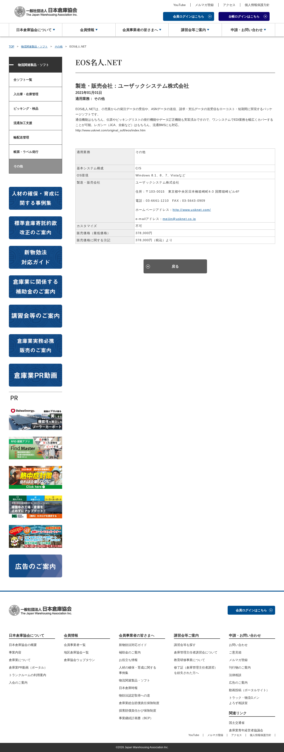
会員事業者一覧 (75, 645)
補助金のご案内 (130, 652)
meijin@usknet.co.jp (179, 219)
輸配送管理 (21, 137)
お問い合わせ (238, 645)
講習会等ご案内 (193, 30)
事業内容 (15, 652)
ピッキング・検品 (26, 108)
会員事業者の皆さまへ (140, 30)
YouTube (179, 5)
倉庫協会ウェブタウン (79, 660)
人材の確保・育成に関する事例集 (137, 670)
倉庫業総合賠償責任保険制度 (139, 703)
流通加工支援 (23, 123)
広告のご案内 (238, 682)
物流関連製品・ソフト (34, 46)
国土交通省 (237, 722)
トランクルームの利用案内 (27, 675)
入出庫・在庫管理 (26, 94)
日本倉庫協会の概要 (23, 645)
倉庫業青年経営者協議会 (246, 730)
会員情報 (87, 30)
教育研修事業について (189, 660)
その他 (59, 46)
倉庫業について (20, 660)
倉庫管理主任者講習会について (195, 652)
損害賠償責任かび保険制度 (137, 710)
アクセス (229, 5)
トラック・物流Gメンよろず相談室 (244, 700)
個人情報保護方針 (257, 5)
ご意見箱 (235, 652)
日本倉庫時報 (128, 688)
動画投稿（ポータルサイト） (249, 690)
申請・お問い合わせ (247, 30)
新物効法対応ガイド (133, 645)
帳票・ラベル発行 (26, 152)
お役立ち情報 (128, 660)
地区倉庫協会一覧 (76, 652)
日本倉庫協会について (34, 30)
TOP (11, 46)
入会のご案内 (18, 682)
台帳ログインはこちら (244, 16)
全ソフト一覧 (23, 79)
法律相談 (235, 675)
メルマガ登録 (204, 5)
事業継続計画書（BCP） (136, 718)
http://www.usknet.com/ (192, 209)
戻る (175, 266)
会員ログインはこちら (188, 16)
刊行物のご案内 (240, 667)
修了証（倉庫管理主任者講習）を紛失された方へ (195, 670)
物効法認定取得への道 (134, 695)
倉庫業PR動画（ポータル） (28, 667)
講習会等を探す (185, 645)
